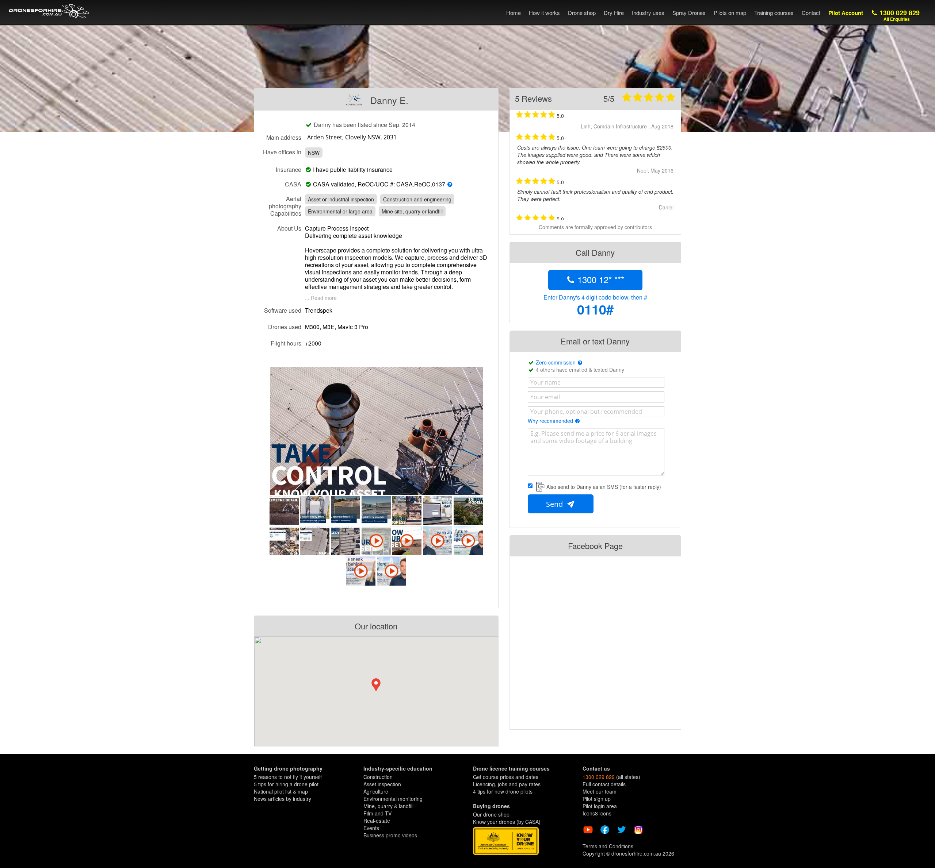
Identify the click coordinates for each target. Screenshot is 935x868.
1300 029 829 (899, 15)
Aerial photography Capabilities (285, 205)
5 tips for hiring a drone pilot (286, 784)
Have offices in (282, 152)
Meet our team (600, 791)
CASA (293, 184)
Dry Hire (614, 12)
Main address (283, 137)
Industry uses (648, 12)
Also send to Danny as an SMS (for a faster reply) (603, 486)
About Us (289, 228)
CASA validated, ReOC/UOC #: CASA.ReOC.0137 (379, 184)
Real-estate (376, 820)
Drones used (284, 327)
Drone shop (582, 12)
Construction (378, 776)
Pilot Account (845, 13)
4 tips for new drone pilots (503, 791)
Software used (282, 310)
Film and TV (377, 813)
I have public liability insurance (354, 169)
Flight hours (286, 343)
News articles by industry (282, 798)
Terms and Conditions (608, 846)
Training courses (774, 12)
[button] (376, 684)
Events (371, 828)
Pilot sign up (597, 798)
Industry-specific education (397, 768)
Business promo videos (390, 835)
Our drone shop (491, 814)
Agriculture (375, 791)
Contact (811, 12)
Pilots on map (730, 12)
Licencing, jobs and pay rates (507, 784)
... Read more (321, 297)
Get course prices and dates (505, 776)
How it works (544, 12)
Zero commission (556, 362)
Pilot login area (600, 806)
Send (555, 504)
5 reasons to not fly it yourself (288, 776)
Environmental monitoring (393, 798)
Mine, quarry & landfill (388, 806)
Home (513, 12)
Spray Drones (689, 12)
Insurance (288, 169)
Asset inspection (382, 784)
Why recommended (551, 420)
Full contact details (604, 784)
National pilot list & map (281, 791)
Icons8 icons (597, 813)
